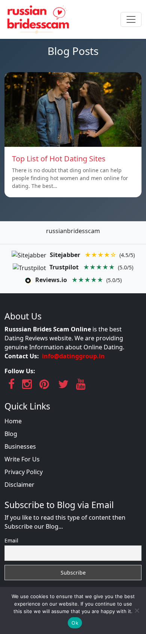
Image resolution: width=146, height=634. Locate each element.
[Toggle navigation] (131, 19)
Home (13, 421)
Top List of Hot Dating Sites (59, 159)
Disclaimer (19, 484)
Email (11, 540)
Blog (10, 434)
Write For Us (22, 459)
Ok (75, 623)
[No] (136, 610)
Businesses (20, 446)
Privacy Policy (23, 472)
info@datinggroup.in (73, 356)
